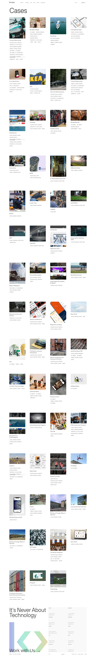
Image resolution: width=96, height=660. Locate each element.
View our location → (52, 609)
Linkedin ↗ (63, 654)
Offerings (27, 2)
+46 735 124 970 (71, 640)
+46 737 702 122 (71, 649)
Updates (38, 2)
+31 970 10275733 (71, 613)
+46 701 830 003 (71, 622)
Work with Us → (25, 650)
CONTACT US (83, 2)
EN (76, 2)
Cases (31, 2)
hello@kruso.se (71, 624)
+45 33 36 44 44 (51, 613)
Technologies (43, 2)
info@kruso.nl (70, 614)
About (34, 2)
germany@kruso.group (53, 633)
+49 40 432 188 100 (52, 631)
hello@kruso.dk (51, 614)
